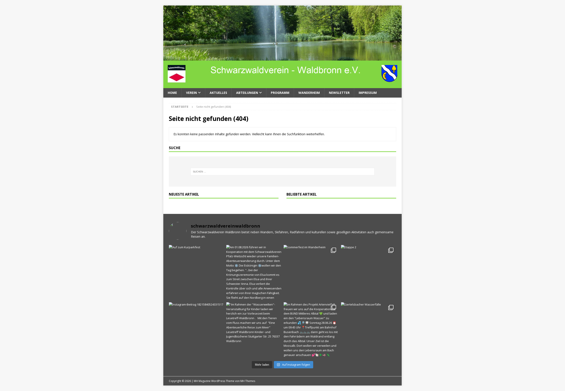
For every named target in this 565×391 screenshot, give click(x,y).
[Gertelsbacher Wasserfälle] (368, 329)
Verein (191, 93)
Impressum (368, 93)
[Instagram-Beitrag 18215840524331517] (196, 329)
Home (172, 93)
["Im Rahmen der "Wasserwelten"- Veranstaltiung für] (253, 329)
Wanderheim (309, 93)
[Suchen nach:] (282, 171)
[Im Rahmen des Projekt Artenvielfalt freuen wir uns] (311, 329)
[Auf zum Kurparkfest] (196, 272)
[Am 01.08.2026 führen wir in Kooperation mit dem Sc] (253, 272)
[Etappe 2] (368, 272)
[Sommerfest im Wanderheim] (311, 272)
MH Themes (247, 381)
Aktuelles (218, 93)
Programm (280, 93)
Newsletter (339, 93)
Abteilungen (247, 93)
